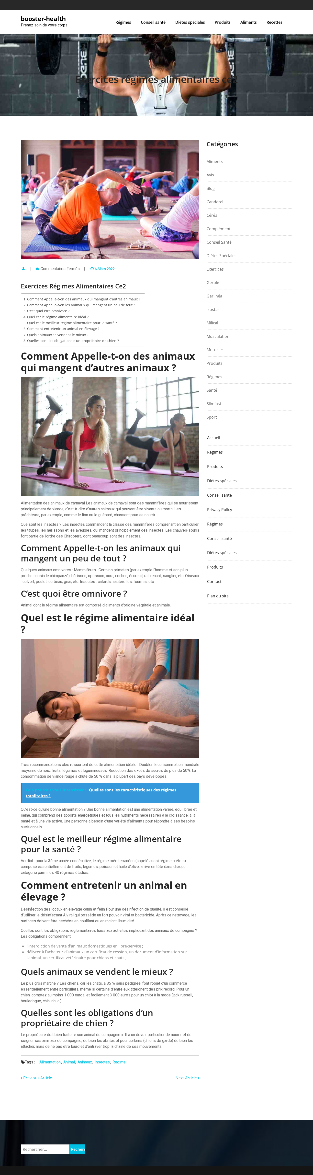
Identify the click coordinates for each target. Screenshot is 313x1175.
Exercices (215, 269)
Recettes (274, 22)
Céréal (212, 215)
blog (211, 188)
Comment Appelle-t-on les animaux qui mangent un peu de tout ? (81, 305)
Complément (219, 228)
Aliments (248, 22)
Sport (212, 417)
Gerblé (213, 282)
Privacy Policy (219, 509)
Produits (223, 22)
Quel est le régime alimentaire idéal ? (58, 317)
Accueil (213, 437)
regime (119, 1062)
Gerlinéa (214, 296)
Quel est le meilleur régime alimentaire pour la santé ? (72, 322)
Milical (212, 323)
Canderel (215, 202)
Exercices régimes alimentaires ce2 (156, 79)
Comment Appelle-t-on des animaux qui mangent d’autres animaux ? (83, 299)
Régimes (123, 22)
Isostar (213, 309)
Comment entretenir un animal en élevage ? (63, 328)
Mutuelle (215, 350)
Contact (214, 581)
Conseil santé (153, 22)
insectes (102, 1062)
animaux (85, 1062)
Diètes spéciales (190, 22)
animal (69, 1062)
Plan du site (218, 596)
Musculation (218, 336)
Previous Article (37, 1078)
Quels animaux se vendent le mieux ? (57, 334)
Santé (212, 390)
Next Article (187, 1078)
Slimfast (214, 403)
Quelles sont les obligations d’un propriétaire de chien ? (73, 340)
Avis (210, 175)
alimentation (50, 1062)
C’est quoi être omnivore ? (48, 310)
